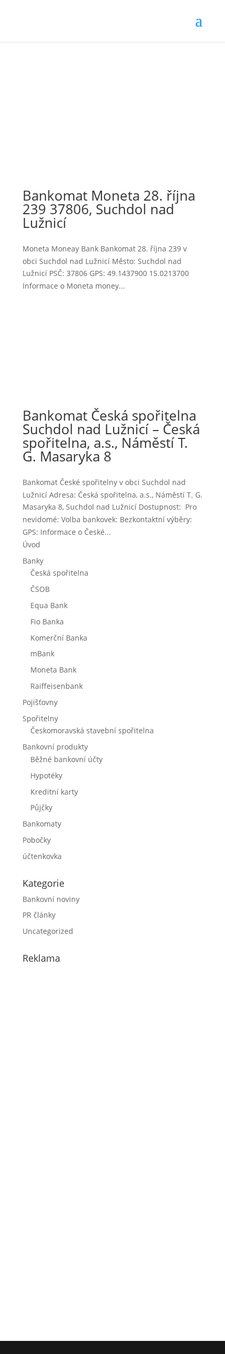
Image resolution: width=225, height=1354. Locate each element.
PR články (38, 915)
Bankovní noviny (51, 899)
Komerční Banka (58, 638)
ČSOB (40, 589)
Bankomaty (41, 824)
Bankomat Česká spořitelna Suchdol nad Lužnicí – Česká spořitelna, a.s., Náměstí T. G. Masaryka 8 (111, 436)
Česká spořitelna (59, 573)
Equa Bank (49, 605)
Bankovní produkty (55, 747)
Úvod (31, 544)
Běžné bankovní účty (66, 759)
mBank (42, 653)
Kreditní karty (54, 792)
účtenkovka (42, 856)
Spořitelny (40, 718)
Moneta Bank (53, 670)
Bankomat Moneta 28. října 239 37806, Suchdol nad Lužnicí (108, 209)
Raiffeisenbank (56, 686)
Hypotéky (46, 775)
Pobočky (36, 840)
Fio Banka (47, 621)
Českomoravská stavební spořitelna (92, 730)
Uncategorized (47, 931)
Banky (32, 561)
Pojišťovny (40, 702)
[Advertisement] (100, 1150)
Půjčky (41, 807)
